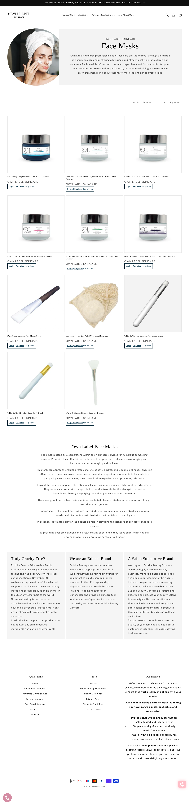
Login (11, 186)
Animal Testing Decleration (93, 688)
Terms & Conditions (93, 704)
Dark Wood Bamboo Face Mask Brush (24, 336)
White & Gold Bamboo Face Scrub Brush (25, 413)
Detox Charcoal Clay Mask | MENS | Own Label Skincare (149, 256)
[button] (167, 15)
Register (20, 186)
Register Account (35, 699)
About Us (35, 709)
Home (35, 683)
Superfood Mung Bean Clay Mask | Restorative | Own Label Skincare (92, 257)
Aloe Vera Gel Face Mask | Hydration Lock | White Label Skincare (91, 178)
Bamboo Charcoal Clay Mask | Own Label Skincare (147, 177)
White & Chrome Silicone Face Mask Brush (85, 413)
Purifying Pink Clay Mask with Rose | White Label (29, 256)
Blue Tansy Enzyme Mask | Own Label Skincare (28, 177)
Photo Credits (94, 709)
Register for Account (35, 688)
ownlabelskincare (98, 786)
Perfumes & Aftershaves (34, 693)
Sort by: (136, 102)
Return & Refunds (93, 693)
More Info (36, 714)
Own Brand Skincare (35, 704)
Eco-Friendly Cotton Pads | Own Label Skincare (87, 336)
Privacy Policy (93, 699)
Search (93, 683)
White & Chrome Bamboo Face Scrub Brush (143, 336)
